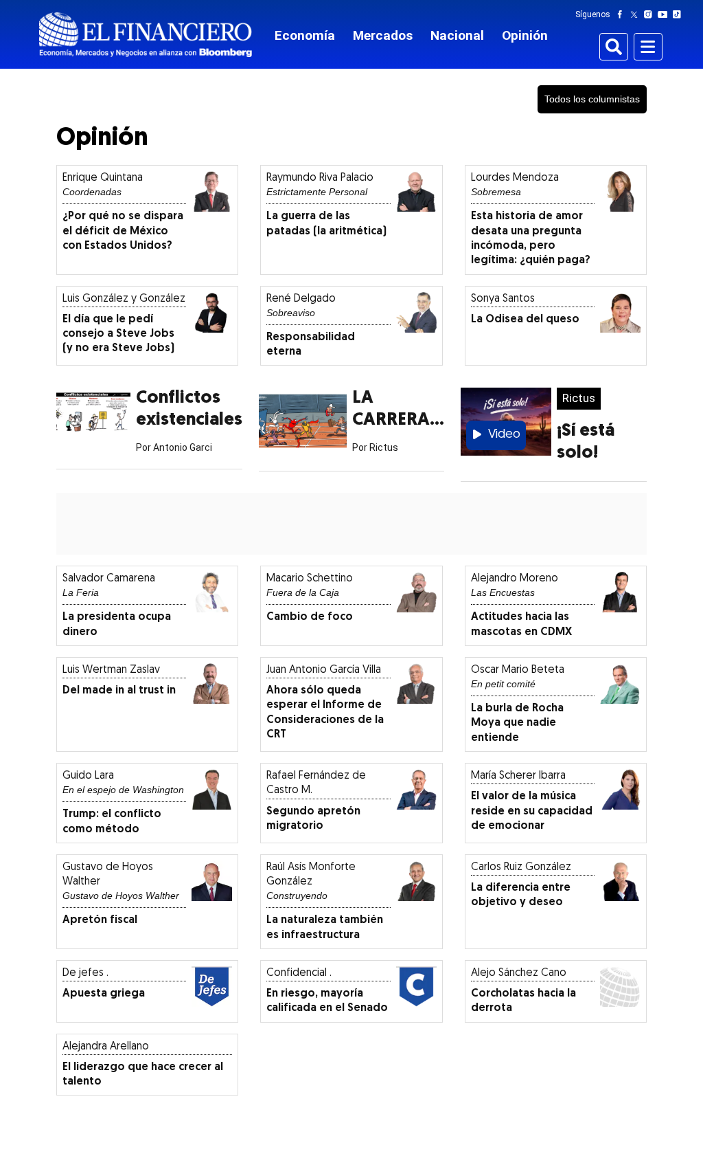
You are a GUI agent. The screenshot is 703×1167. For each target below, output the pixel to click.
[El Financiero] (145, 34)
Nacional (457, 35)
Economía (305, 35)
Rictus (578, 398)
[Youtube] (665, 14)
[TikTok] (680, 14)
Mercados (383, 35)
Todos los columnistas (592, 98)
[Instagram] (651, 14)
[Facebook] (623, 14)
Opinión (525, 35)
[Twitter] (637, 14)
